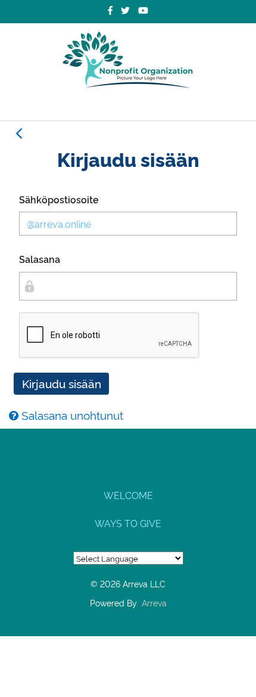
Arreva (154, 602)
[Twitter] (125, 10)
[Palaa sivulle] (18, 133)
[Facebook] (110, 10)
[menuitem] (128, 495)
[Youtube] (143, 10)
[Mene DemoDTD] (128, 60)
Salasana (39, 258)
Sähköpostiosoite (59, 199)
